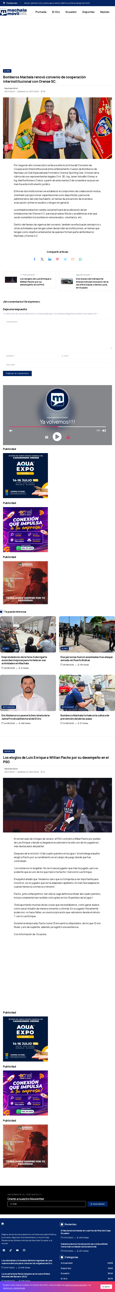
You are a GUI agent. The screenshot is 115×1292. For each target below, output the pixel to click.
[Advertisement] (57, 41)
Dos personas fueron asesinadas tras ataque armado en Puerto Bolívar (86, 658)
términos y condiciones (14, 1288)
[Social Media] (3, 1250)
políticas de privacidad (75, 1285)
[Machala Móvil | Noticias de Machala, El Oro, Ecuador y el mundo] (13, 11)
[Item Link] (28, 634)
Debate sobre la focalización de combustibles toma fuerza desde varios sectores (84, 1245)
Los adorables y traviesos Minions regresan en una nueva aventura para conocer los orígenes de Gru (26, 1262)
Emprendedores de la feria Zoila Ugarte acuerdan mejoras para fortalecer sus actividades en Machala (24, 660)
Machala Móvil (11, 88)
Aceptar (106, 1286)
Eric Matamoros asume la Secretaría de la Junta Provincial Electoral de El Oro (25, 717)
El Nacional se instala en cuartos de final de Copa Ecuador (86, 1232)
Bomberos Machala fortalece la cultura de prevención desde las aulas (84, 717)
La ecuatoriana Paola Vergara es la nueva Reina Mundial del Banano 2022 (25, 1275)
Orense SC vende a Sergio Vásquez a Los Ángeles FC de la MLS (52, 3)
